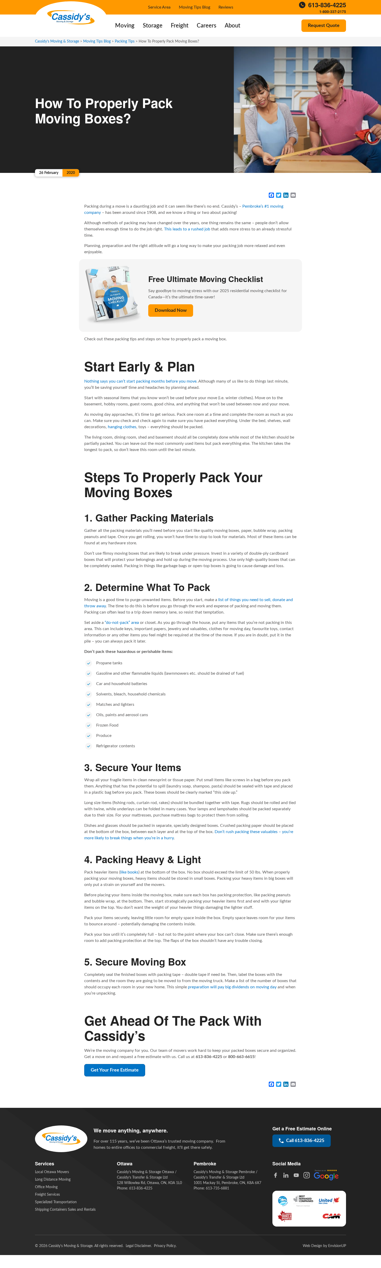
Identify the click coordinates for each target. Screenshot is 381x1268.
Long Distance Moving (52, 1179)
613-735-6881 (217, 1188)
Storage (153, 26)
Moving (125, 26)
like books (129, 872)
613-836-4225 (327, 5)
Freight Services (47, 1194)
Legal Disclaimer (138, 1246)
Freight (179, 26)
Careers (206, 26)
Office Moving (46, 1187)
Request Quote (324, 25)
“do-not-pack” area (122, 623)
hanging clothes (122, 427)
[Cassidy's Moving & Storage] (71, 18)
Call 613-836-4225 (305, 1140)
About (232, 26)
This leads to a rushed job (187, 229)
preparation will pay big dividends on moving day (232, 987)
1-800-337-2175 (332, 11)
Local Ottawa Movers (52, 1172)
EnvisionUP (337, 1246)
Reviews (225, 7)
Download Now (171, 310)
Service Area (159, 7)
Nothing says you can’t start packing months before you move (140, 381)
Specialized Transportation (56, 1202)
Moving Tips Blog (194, 7)
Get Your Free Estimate (115, 1070)
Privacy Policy (165, 1246)
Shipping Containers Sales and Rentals (65, 1209)
